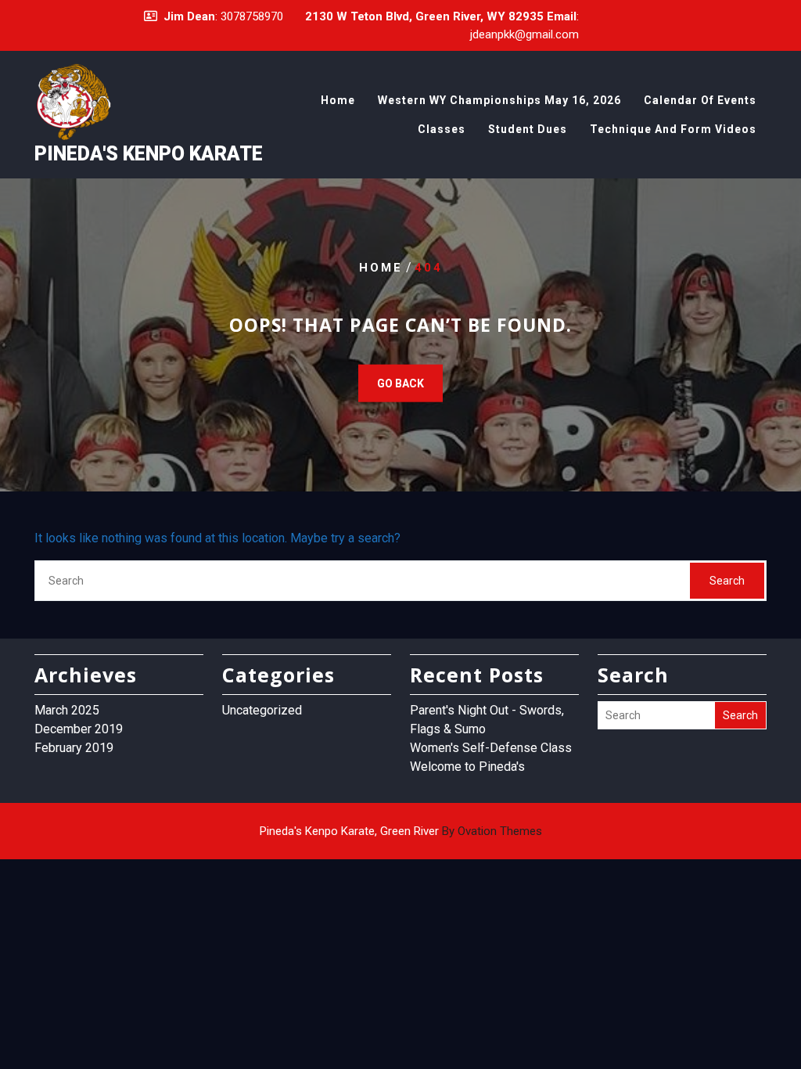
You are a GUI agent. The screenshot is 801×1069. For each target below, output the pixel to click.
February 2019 (73, 747)
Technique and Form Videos (673, 129)
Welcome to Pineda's (467, 766)
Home (338, 100)
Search (727, 580)
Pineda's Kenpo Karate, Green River (401, 831)
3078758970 (252, 16)
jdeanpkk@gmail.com (524, 34)
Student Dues (527, 129)
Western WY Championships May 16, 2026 (499, 100)
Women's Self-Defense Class (491, 747)
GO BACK (400, 383)
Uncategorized (262, 710)
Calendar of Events (700, 100)
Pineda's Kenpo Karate (148, 153)
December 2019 (78, 729)
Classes (441, 129)
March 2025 (66, 710)
